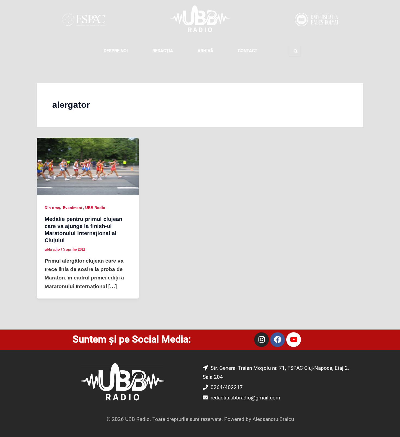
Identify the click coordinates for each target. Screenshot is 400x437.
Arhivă (205, 50)
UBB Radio (95, 207)
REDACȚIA (162, 50)
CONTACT (247, 50)
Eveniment (72, 207)
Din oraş (52, 207)
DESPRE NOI (116, 50)
